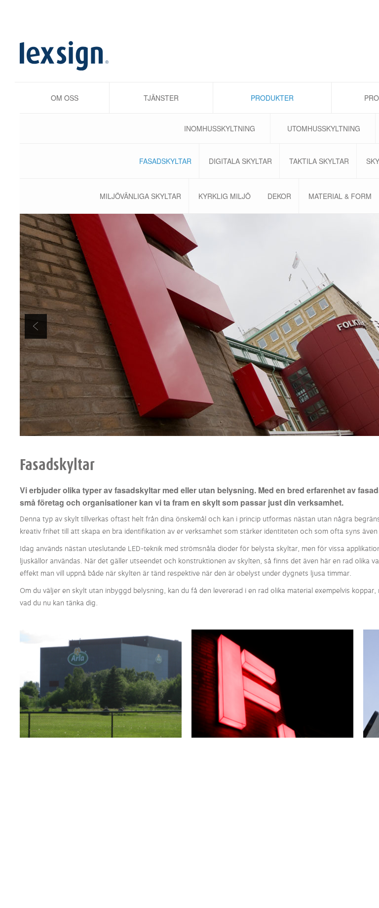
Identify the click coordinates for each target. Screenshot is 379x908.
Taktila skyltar (319, 161)
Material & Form (340, 196)
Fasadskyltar (165, 161)
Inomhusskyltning (219, 128)
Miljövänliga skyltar (140, 196)
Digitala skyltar (240, 161)
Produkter (272, 98)
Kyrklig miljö (224, 196)
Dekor (279, 196)
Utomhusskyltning (323, 128)
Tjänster (161, 98)
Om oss (64, 98)
